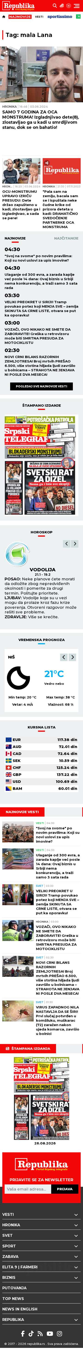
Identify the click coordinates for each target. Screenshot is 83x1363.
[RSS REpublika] (51, 1333)
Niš (11, 657)
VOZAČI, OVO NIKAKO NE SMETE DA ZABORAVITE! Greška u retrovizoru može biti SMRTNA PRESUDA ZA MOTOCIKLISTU (38, 336)
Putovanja (14, 1288)
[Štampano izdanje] (45, 1098)
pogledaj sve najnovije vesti (41, 386)
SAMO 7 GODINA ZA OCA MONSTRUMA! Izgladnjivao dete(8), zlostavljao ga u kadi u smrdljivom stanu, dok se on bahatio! (40, 120)
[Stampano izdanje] (41, 465)
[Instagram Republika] (59, 1333)
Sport (9, 1246)
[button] (66, 544)
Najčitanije (66, 238)
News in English (19, 1309)
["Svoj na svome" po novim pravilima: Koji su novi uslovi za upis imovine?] (18, 832)
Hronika (9, 106)
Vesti (39, 16)
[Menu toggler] (77, 6)
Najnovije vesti (22, 812)
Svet (39, 886)
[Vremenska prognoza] (61, 5)
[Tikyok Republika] (32, 1333)
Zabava (10, 1256)
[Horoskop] (68, 5)
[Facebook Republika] (23, 1333)
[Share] (5, 52)
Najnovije (15, 238)
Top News (13, 1299)
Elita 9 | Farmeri (20, 1267)
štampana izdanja (31, 1048)
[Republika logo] (20, 6)
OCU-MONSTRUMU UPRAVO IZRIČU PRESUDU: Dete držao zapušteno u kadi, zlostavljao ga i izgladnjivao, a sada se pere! (21, 204)
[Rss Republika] (41, 1333)
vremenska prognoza (41, 640)
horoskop (42, 532)
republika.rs (36, 1344)
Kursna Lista (42, 727)
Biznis (8, 1277)
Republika (13, 1319)
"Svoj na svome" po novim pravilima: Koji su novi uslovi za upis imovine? (38, 258)
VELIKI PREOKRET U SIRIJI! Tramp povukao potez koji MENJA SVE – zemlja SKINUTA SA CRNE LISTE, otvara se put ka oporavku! (41, 308)
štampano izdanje (41, 405)
